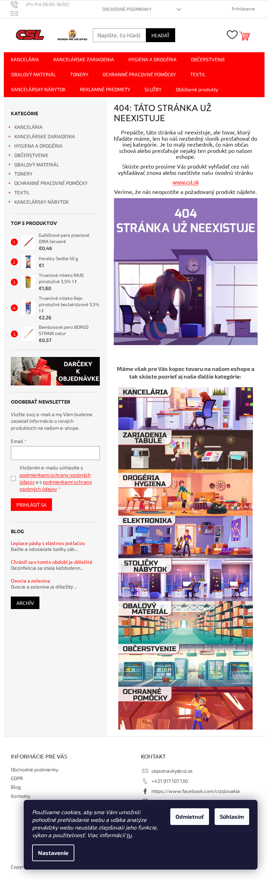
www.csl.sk (185, 181)
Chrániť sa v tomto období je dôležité (51, 561)
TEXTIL (22, 192)
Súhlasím (232, 816)
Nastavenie (53, 852)
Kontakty (20, 796)
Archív (25, 603)
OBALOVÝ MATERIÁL (36, 165)
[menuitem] (25, 59)
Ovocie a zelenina (30, 580)
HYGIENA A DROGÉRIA (38, 146)
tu (129, 835)
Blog (16, 787)
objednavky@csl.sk (172, 771)
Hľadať (160, 35)
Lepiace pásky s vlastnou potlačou (48, 543)
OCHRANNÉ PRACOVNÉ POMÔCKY (51, 183)
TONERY (23, 174)
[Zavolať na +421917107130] (43, 4)
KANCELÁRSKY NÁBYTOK (41, 202)
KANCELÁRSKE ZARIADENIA (44, 136)
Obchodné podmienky (126, 9)
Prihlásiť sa (31, 504)
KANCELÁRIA (28, 127)
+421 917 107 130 (169, 781)
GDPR (17, 778)
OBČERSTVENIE (31, 155)
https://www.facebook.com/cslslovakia (195, 791)
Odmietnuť (190, 816)
